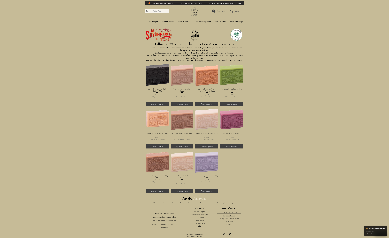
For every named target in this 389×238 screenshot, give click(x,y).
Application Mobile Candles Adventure (229, 213)
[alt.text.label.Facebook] (227, 234)
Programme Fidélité (229, 216)
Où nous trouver (229, 222)
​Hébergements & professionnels (229, 219)
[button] (235, 11)
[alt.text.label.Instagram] (224, 234)
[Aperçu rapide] (157, 75)
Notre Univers (200, 220)
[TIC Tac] (230, 234)
